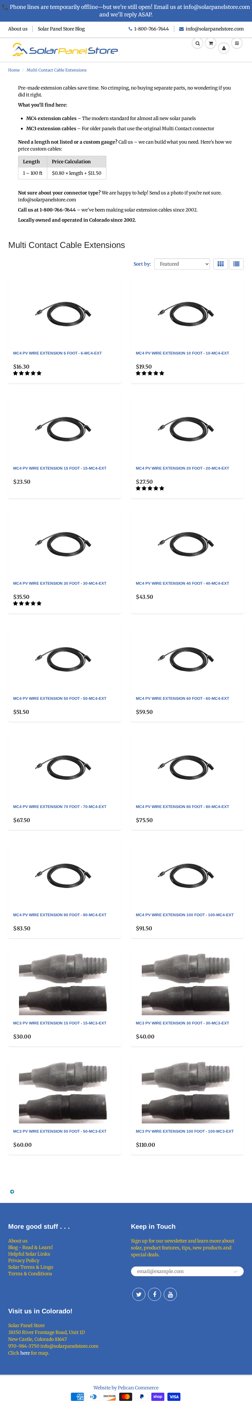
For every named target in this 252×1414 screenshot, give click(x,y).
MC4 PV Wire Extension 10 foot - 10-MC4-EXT (182, 353)
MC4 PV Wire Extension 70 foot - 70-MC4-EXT (59, 806)
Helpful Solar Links (29, 1254)
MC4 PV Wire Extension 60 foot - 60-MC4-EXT (182, 698)
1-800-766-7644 (151, 29)
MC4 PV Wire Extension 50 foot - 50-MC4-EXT (59, 698)
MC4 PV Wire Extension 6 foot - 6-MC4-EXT (57, 353)
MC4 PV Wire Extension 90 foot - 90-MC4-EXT (59, 915)
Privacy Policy (23, 1260)
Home (14, 70)
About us (18, 29)
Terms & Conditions (30, 1274)
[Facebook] (154, 1294)
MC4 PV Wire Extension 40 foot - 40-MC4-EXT (182, 583)
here (25, 1353)
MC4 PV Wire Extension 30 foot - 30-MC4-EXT (59, 583)
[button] (27, 373)
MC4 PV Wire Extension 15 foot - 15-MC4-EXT (59, 468)
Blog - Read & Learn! (30, 1247)
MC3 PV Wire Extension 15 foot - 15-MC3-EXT (59, 1023)
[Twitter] (138, 1294)
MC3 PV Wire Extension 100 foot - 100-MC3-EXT (185, 1131)
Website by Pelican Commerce (126, 1388)
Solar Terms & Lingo (30, 1267)
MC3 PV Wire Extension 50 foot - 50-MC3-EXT (59, 1131)
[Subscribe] (235, 1271)
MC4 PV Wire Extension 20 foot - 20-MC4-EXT (182, 468)
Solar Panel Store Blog (61, 29)
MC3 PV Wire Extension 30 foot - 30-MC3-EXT (182, 1023)
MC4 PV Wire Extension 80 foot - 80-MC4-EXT (182, 806)
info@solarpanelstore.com (215, 29)
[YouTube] (170, 1294)
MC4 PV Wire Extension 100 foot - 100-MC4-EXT (185, 915)
